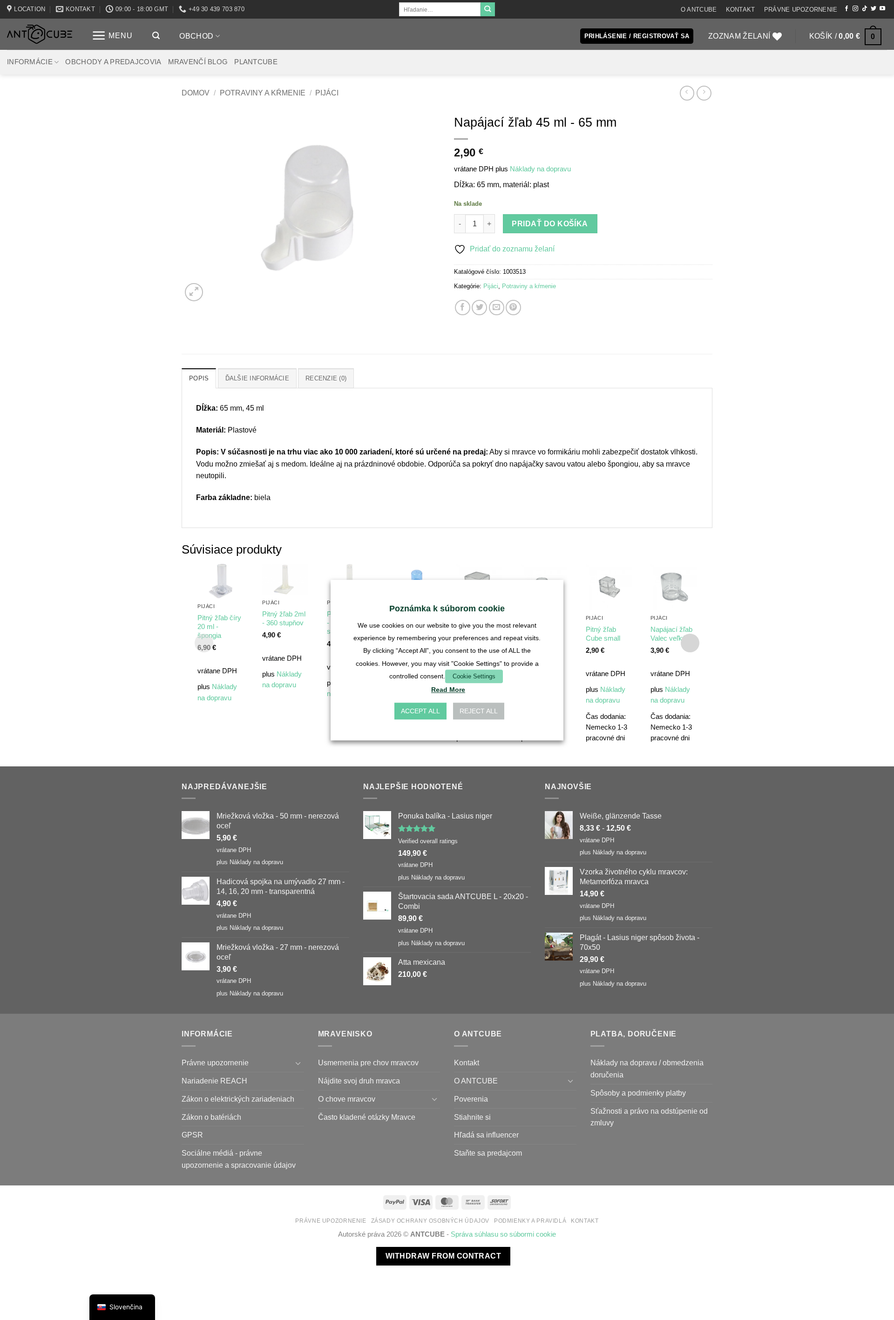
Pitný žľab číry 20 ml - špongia (219, 626)
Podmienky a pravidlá (530, 1221)
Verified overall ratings (428, 841)
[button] (112, 35)
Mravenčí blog (198, 62)
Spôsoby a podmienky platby (638, 1093)
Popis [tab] (199, 378)
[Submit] (487, 9)
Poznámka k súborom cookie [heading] (447, 608)
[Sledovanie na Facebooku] (846, 9)
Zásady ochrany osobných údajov (430, 1221)
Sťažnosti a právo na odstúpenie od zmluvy (649, 1117)
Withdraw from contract (443, 1256)
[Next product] (687, 93)
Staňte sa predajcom (488, 1153)
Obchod (196, 36)
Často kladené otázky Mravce (366, 1117)
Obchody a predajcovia (113, 62)
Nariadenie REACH (214, 1080)
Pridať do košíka (550, 224)
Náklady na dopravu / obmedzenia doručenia (647, 1068)
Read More (448, 689)
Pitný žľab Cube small (603, 634)
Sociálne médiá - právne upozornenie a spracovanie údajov (239, 1159)
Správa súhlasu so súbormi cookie (503, 1234)
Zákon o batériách (211, 1117)
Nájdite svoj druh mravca (359, 1080)
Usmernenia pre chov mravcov (368, 1062)
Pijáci (327, 92)
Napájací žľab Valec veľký (671, 634)
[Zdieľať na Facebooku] (462, 307)
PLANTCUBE (256, 62)
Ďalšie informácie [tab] (257, 378)
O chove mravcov (346, 1099)
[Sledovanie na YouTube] (882, 9)
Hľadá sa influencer (486, 1134)
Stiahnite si (472, 1117)
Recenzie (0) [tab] (325, 378)
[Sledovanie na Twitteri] (873, 9)
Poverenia (471, 1099)
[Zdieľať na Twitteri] (479, 307)
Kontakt (740, 9)
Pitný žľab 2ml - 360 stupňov (283, 618)
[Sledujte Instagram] (855, 9)
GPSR (192, 1134)
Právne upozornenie (801, 9)
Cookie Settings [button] (474, 676)
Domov (196, 92)
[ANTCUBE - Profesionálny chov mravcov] (39, 34)
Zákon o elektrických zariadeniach (238, 1099)
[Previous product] (704, 93)
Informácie (30, 62)
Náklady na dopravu (540, 169)
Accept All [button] (420, 711)
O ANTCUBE (699, 9)
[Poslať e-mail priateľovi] (496, 307)
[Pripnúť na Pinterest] (513, 307)
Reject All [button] (479, 711)
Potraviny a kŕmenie (262, 92)
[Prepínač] (298, 1063)
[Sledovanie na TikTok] (864, 9)
